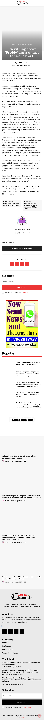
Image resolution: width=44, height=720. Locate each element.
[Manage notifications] (39, 716)
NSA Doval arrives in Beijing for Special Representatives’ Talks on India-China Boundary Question (28, 384)
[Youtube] (22, 631)
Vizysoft (23, 717)
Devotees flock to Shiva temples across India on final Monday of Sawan (27, 394)
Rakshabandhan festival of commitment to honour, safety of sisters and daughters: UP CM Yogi (28, 405)
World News (6, 667)
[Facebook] (12, 264)
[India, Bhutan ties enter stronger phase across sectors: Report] (8, 363)
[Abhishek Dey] (22, 221)
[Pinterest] (22, 264)
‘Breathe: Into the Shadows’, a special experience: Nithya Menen (30, 206)
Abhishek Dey (23, 63)
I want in (21, 287)
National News (7, 674)
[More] (32, 264)
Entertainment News (22, 45)
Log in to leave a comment (22, 248)
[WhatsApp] (27, 264)
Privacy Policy (26, 293)
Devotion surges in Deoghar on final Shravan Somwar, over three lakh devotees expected (28, 374)
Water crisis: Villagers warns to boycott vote (11, 204)
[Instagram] (10, 631)
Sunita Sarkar (9, 461)
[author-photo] (3, 461)
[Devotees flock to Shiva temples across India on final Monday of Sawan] (8, 394)
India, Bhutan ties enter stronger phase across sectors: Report (28, 363)
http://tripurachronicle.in (22, 233)
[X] (17, 264)
